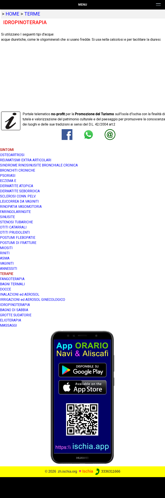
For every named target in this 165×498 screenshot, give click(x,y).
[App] (82, 397)
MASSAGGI (8, 325)
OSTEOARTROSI (12, 155)
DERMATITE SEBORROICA (20, 191)
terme (32, 14)
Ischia (87, 471)
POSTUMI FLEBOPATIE (17, 238)
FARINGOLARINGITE (15, 212)
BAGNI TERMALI (12, 284)
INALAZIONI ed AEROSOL (19, 294)
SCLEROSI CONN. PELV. (18, 196)
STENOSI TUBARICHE (16, 222)
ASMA (4, 258)
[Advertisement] (81, 486)
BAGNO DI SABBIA (14, 310)
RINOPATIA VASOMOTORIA (21, 207)
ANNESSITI (8, 269)
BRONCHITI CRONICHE (17, 170)
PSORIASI (7, 176)
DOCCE (5, 289)
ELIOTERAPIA (10, 320)
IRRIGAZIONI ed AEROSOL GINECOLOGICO (32, 300)
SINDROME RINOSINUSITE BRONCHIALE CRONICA (39, 165)
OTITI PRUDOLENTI (15, 232)
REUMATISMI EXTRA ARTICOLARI (25, 160)
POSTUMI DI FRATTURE (18, 243)
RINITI (5, 253)
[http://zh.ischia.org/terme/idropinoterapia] (110, 134)
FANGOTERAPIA (12, 279)
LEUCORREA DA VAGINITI (19, 201)
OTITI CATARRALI (13, 227)
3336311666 (110, 471)
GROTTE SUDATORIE (15, 315)
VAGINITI (7, 263)
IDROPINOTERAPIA (15, 305)
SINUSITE (7, 217)
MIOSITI (6, 248)
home (12, 14)
